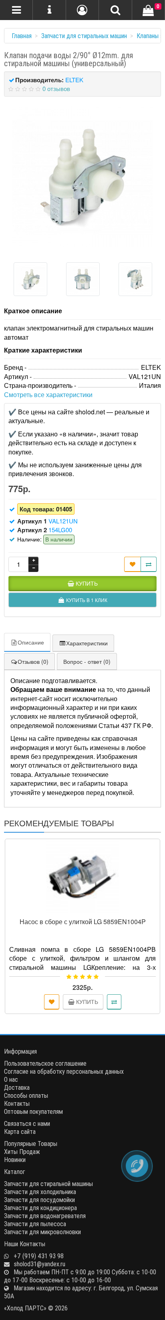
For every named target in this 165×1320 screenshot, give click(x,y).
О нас (11, 1079)
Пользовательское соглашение (45, 1063)
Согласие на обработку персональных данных (64, 1071)
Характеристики (87, 643)
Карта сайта (20, 1131)
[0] (148, 11)
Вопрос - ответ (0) (87, 661)
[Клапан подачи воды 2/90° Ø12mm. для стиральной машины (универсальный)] (82, 176)
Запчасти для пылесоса (35, 1224)
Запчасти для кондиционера (40, 1208)
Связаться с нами (27, 1123)
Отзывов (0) (33, 661)
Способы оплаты (26, 1095)
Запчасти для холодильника (40, 1192)
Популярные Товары (30, 1144)
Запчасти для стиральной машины (48, 1184)
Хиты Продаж (22, 1152)
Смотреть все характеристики (48, 394)
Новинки (15, 1160)
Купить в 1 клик (86, 909)
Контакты (17, 1103)
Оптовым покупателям (33, 1111)
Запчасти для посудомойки (39, 1200)
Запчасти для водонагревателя (45, 1216)
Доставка (17, 1087)
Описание (31, 642)
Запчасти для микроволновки (42, 1232)
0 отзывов (56, 88)
